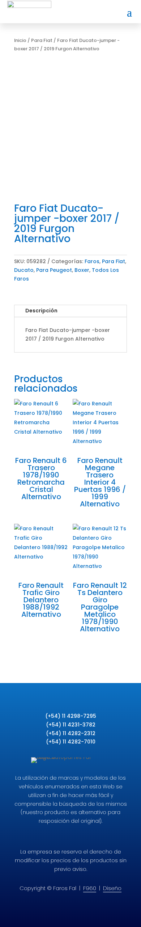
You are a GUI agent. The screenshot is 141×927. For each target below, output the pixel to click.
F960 (89, 888)
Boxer (81, 270)
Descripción (41, 310)
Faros (92, 261)
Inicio (20, 40)
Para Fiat (41, 40)
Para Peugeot (54, 270)
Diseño (112, 888)
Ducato (24, 270)
